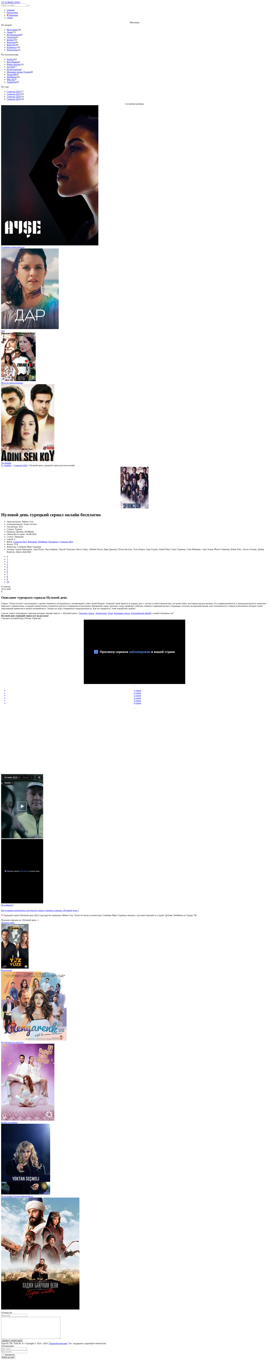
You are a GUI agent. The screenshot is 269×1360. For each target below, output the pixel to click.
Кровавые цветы (122, 613)
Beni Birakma (13, 62)
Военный (11, 42)
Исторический (14, 35)
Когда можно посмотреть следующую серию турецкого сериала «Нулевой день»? (40, 910)
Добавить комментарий (12, 1341)
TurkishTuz (12, 82)
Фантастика (12, 50)
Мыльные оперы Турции (19, 72)
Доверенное (101, 613)
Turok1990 (12, 74)
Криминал (12, 47)
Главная (10, 10)
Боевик (10, 40)
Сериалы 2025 (13, 99)
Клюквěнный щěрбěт (141, 613)
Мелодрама (12, 30)
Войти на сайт (8, 1357)
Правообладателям (58, 1343)
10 (8, 582)
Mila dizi (11, 79)
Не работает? (7, 905)
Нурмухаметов (14, 69)
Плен (110, 613)
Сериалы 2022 (13, 91)
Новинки (12, 15)
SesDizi (10, 59)
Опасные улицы (86, 613)
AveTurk (11, 67)
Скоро (10, 18)
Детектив (11, 37)
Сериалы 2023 (13, 94)
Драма (10, 32)
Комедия (11, 45)
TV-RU (10, 2)
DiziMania (11, 77)
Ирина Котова (13, 64)
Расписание (12, 12)
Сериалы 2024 (13, 96)
